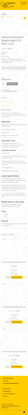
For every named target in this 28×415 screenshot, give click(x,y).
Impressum (5, 380)
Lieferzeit (5, 396)
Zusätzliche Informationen (7, 101)
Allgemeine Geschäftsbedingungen (11, 383)
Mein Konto (4, 413)
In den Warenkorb (12, 83)
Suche (14, 413)
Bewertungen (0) (5, 105)
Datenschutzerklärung (8, 378)
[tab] (14, 98)
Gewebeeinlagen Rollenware (11, 91)
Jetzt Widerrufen (7, 391)
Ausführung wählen (16, 277)
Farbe (2, 77)
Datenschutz (4, 405)
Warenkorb (21, 412)
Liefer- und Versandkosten (9, 393)
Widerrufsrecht (6, 388)
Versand (4, 54)
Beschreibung (4, 97)
